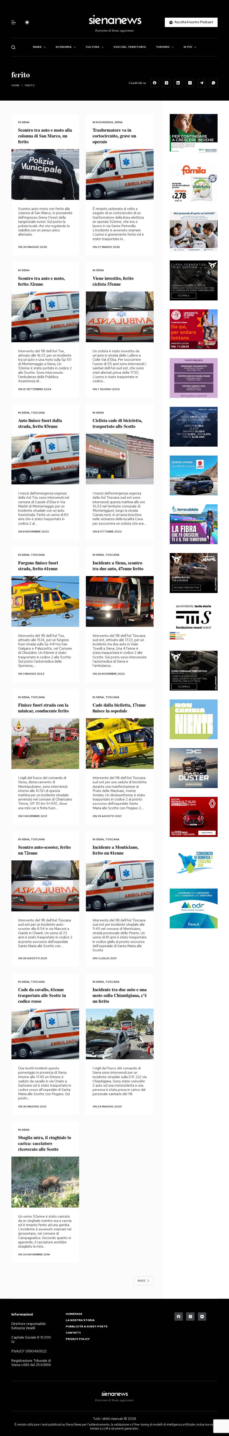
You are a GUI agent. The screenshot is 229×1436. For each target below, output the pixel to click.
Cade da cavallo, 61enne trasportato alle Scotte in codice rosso (42, 995)
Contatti (73, 1333)
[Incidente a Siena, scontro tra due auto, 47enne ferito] (120, 601)
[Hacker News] (190, 83)
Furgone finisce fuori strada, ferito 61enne (38, 566)
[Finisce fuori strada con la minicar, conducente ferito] (45, 743)
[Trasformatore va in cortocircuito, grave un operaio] (120, 174)
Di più (188, 47)
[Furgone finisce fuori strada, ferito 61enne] (45, 601)
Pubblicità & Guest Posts (87, 1326)
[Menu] (13, 22)
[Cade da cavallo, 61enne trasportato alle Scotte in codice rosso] (45, 1034)
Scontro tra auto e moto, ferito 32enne (41, 281)
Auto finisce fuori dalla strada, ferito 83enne (40, 423)
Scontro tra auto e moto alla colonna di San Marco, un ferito (45, 136)
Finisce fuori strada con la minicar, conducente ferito (43, 708)
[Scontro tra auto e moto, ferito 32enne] (45, 316)
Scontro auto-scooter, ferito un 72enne (44, 850)
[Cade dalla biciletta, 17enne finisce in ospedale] (120, 743)
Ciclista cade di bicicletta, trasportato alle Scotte (117, 423)
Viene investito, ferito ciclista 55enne (113, 281)
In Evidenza (104, 122)
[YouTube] (202, 1316)
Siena (25, 122)
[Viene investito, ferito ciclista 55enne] (120, 316)
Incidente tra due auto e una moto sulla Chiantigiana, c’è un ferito (120, 995)
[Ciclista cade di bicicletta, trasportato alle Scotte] (120, 459)
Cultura (92, 47)
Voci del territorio (130, 47)
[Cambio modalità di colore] (27, 22)
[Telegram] (201, 83)
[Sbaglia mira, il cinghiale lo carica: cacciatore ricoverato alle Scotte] (45, 1182)
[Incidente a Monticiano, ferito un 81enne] (120, 885)
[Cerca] (13, 47)
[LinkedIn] (178, 83)
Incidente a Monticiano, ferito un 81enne (115, 850)
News (37, 47)
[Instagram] (190, 1316)
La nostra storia (80, 1320)
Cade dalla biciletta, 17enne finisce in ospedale (119, 708)
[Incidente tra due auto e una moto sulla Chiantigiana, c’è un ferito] (120, 1034)
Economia (64, 47)
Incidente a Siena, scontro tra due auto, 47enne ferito (118, 566)
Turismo (163, 47)
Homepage (74, 1314)
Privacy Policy (78, 1339)
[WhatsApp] (213, 83)
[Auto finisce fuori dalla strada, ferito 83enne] (45, 459)
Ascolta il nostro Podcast (193, 22)
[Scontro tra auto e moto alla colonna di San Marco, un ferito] (45, 174)
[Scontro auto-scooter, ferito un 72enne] (45, 885)
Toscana (38, 412)
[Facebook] (155, 83)
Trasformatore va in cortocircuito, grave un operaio (114, 136)
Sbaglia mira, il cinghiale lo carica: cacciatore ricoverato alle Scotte (44, 1143)
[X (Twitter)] (166, 83)
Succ (142, 1280)
